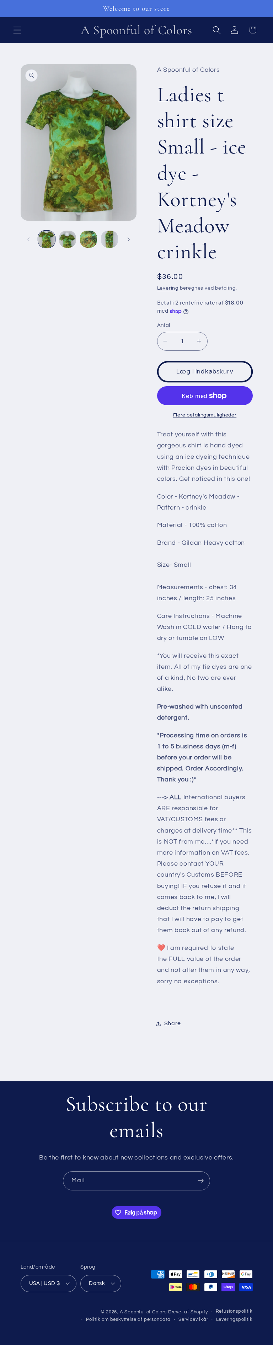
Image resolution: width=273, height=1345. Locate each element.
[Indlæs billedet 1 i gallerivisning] (46, 239)
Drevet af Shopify (188, 1312)
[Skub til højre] (128, 239)
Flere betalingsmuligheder (204, 415)
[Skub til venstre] (28, 239)
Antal (163, 325)
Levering (167, 288)
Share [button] (172, 1023)
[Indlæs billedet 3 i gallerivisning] (88, 239)
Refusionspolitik (234, 1311)
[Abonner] (201, 1180)
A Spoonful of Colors (143, 1312)
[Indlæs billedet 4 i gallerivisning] (109, 239)
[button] (17, 30)
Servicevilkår (193, 1319)
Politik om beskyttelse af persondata (128, 1319)
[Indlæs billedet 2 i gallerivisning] (67, 239)
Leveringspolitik (234, 1319)
